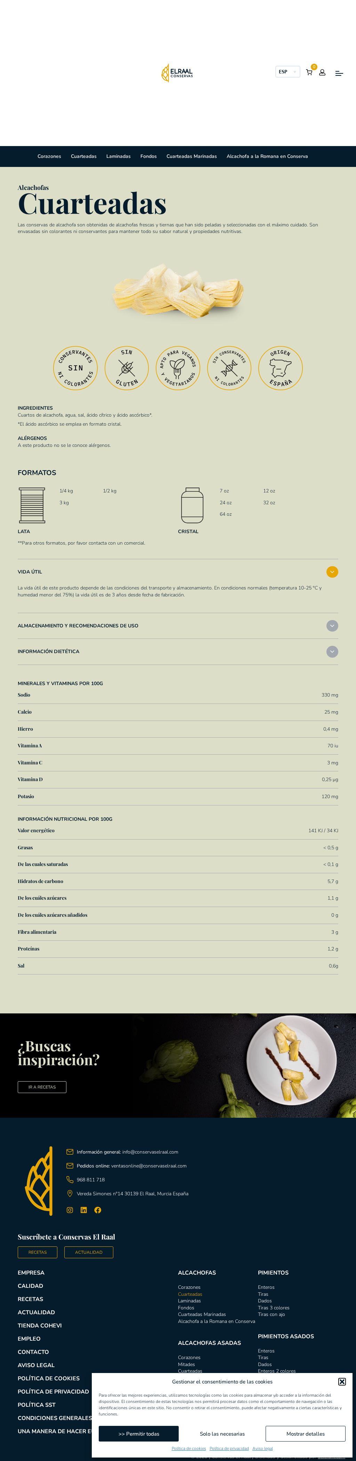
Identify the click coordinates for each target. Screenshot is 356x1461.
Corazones (49, 156)
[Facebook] (97, 1210)
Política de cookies (189, 1448)
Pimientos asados (286, 1336)
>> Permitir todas (139, 1433)
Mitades (186, 1364)
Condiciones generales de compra (72, 1418)
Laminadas (118, 156)
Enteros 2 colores (277, 1371)
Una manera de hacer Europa (64, 1431)
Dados (265, 1301)
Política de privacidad (229, 1448)
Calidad (30, 1286)
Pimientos (273, 1273)
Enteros (266, 1287)
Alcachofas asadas (209, 1343)
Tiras (263, 1294)
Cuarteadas (84, 156)
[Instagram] (69, 1210)
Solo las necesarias (222, 1433)
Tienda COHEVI (40, 1326)
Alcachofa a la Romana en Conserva (267, 156)
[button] (342, 1381)
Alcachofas (197, 1273)
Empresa (31, 1273)
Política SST (37, 1405)
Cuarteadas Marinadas (192, 156)
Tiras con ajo (271, 1314)
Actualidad (36, 1312)
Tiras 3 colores (274, 1308)
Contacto (33, 1352)
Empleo (29, 1339)
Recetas (30, 1299)
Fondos (148, 156)
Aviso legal (262, 1448)
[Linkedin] (83, 1210)
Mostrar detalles (305, 1433)
